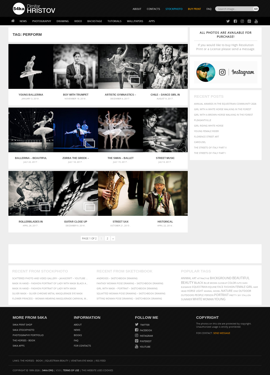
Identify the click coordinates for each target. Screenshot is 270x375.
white (197, 299)
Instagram (146, 335)
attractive (203, 278)
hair (255, 287)
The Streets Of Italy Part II (210, 147)
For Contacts (82, 345)
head (183, 291)
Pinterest (145, 341)
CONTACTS (153, 9)
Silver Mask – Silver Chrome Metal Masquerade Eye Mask (47, 293)
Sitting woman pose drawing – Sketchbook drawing (129, 298)
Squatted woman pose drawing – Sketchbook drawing (131, 293)
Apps (152, 21)
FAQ (209, 9)
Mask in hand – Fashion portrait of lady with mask (44, 288)
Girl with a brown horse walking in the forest (223, 114)
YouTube (144, 346)
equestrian (200, 286)
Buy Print (194, 9)
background (221, 278)
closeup (222, 283)
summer (186, 299)
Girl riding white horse (208, 125)
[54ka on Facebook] (234, 21)
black (198, 283)
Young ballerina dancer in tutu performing (31, 94)
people (199, 295)
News (23, 21)
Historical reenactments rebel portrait (165, 221)
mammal (208, 291)
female (240, 287)
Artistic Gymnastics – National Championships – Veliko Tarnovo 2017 (120, 94)
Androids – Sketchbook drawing (117, 278)
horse (191, 291)
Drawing (63, 21)
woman (208, 299)
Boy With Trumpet (75, 94)
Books (78, 335)
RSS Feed (101, 360)
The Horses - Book (24, 340)
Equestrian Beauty (56, 360)
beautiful (241, 278)
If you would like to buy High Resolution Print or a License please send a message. (225, 41)
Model (216, 291)
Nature (227, 291)
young (219, 299)
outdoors (187, 295)
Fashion (229, 286)
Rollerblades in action (31, 221)
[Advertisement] (136, 253)
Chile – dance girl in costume (165, 94)
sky (239, 295)
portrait (221, 295)
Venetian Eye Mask (82, 360)
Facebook (145, 330)
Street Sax (120, 221)
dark (245, 283)
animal (186, 278)
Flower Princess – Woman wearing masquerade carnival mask (50, 298)
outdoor (245, 290)
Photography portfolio (28, 335)
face (220, 286)
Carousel (200, 142)
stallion (246, 295)
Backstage (94, 21)
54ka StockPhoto (23, 329)
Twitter (145, 324)
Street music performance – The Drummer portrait (165, 158)
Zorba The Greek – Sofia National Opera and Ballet (75, 158)
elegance (186, 287)
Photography (41, 21)
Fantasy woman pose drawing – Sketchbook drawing (130, 283)
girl (249, 287)
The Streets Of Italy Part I (210, 153)
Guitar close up (75, 221)
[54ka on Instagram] (241, 21)
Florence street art (206, 136)
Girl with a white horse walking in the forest (222, 109)
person (208, 295)
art (194, 278)
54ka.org (47, 370)
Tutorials (115, 21)
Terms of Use (71, 370)
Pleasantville (202, 120)
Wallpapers (135, 21)
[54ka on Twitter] (227, 21)
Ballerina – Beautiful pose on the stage (31, 158)
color (232, 282)
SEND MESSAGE (221, 333)
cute (239, 283)
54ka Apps (18, 345)
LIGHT (199, 290)
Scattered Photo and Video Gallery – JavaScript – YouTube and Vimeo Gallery (50, 278)
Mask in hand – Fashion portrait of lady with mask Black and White (50, 283)
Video (78, 21)
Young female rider (206, 131)
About (78, 324)
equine (212, 286)
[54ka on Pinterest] (248, 21)
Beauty (187, 282)
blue (206, 282)
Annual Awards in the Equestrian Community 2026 (225, 103)
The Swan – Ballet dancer (121, 158)
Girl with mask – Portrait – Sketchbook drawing (127, 288)
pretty (233, 295)
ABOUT (137, 9)
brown (213, 283)
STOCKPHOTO (174, 9)
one (235, 291)
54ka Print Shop (22, 324)
